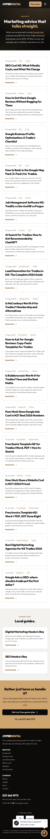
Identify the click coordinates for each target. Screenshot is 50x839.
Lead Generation (8, 760)
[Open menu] (45, 4)
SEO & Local (6, 763)
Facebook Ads (7, 756)
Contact (5, 789)
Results (4, 779)
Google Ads (38, 32)
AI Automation (7, 769)
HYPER (11, 4)
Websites (5, 766)
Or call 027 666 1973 (25, 719)
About (4, 785)
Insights (5, 782)
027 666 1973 (10, 795)
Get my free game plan (23, 712)
